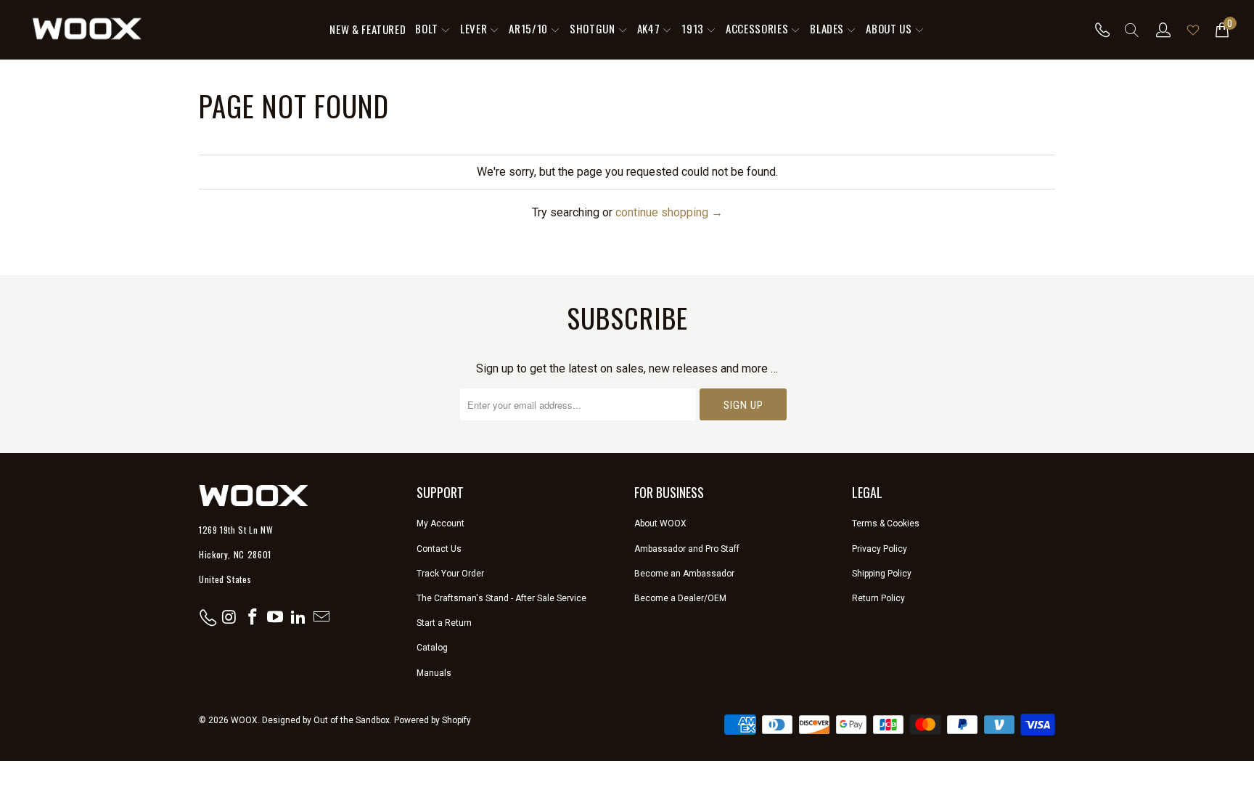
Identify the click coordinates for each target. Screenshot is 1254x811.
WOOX (244, 720)
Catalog (432, 648)
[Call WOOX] (1098, 30)
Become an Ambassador (684, 573)
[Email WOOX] (321, 617)
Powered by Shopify (432, 720)
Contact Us (439, 549)
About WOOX (660, 523)
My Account (440, 523)
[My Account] (1163, 29)
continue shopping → (669, 212)
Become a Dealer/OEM (680, 598)
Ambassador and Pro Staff (686, 549)
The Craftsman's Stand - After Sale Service (501, 598)
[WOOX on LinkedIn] (299, 617)
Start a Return (444, 623)
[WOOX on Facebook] (252, 617)
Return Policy (878, 598)
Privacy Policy (879, 549)
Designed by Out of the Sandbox (326, 720)
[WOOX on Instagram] (230, 617)
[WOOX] (87, 30)
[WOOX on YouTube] (276, 617)
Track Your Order (450, 573)
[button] (433, 30)
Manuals (434, 673)
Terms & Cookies (885, 523)
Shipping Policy (881, 573)
